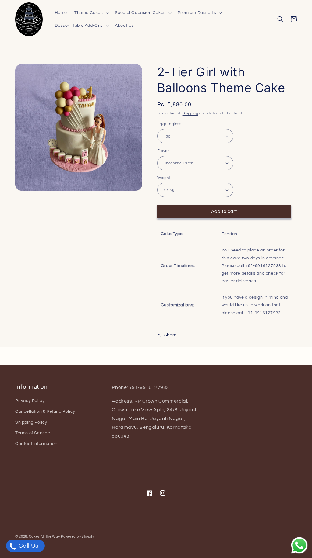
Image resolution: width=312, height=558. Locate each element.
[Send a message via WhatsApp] (299, 545)
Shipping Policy (31, 422)
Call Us (28, 546)
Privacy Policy (29, 401)
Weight (163, 178)
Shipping (190, 113)
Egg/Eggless (169, 124)
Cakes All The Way (44, 536)
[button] (91, 12)
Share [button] (170, 335)
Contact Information (36, 444)
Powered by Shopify (77, 536)
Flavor (163, 151)
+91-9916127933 (149, 387)
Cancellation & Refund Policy (45, 411)
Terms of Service (32, 433)
